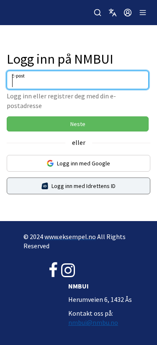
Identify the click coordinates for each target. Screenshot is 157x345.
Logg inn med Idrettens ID (83, 186)
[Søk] (97, 12)
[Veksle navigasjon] (142, 12)
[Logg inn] (127, 12)
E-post (18, 75)
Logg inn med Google (83, 163)
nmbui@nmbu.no (93, 322)
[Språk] (112, 12)
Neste (77, 124)
